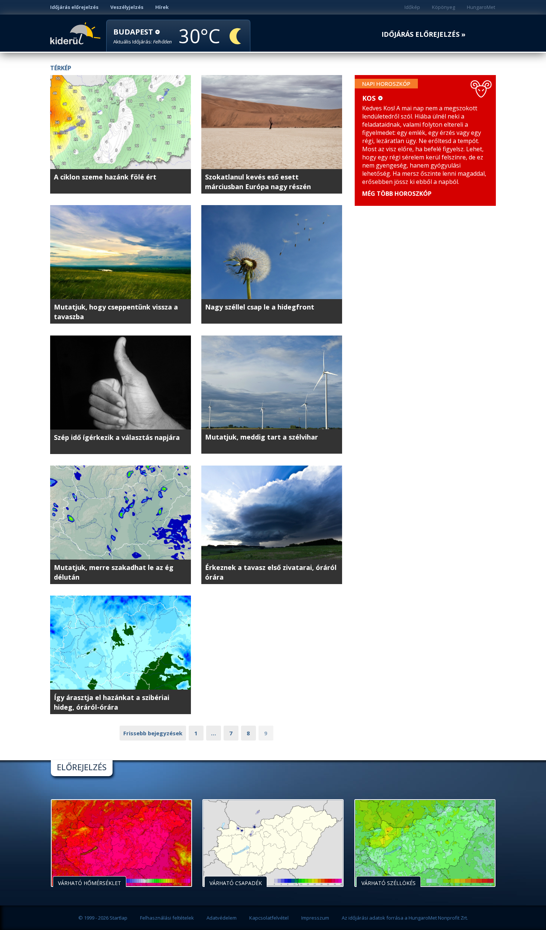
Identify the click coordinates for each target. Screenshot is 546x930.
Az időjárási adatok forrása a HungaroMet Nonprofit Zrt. (405, 917)
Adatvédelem (222, 917)
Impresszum (315, 917)
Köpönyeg (443, 7)
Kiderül (76, 33)
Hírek (162, 7)
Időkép (412, 7)
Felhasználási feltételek (167, 917)
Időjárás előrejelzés (74, 7)
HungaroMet (481, 7)
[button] (143, 36)
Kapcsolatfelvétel (269, 917)
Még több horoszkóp (397, 193)
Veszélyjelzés (126, 7)
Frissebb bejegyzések (152, 733)
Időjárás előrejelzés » (423, 34)
